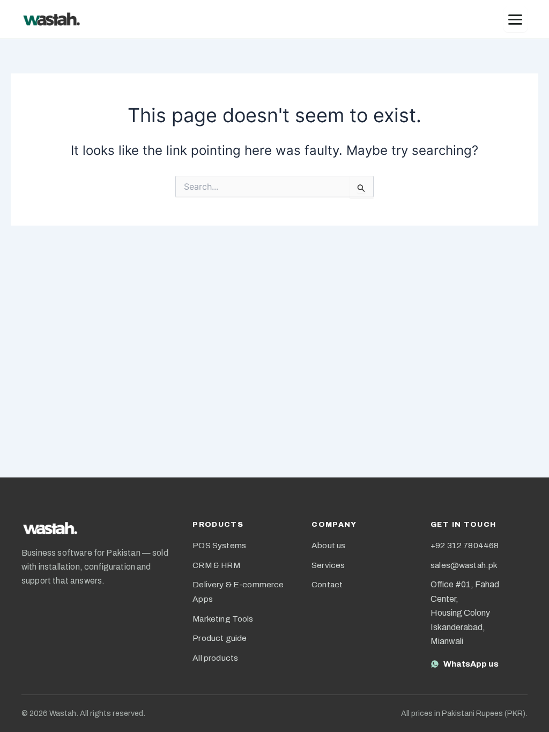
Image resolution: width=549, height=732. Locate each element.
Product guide (219, 638)
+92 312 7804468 (465, 545)
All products (215, 657)
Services (328, 565)
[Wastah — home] (51, 19)
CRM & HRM (216, 565)
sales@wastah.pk (464, 565)
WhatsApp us (471, 663)
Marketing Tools (222, 618)
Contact (327, 584)
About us (328, 545)
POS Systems (219, 545)
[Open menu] (515, 19)
